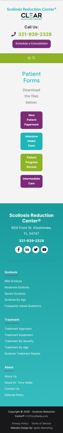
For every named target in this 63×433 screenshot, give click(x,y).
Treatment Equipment (19, 335)
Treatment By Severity (19, 341)
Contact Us (12, 388)
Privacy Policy (20, 423)
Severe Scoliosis (15, 293)
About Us (11, 376)
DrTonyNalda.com (37, 416)
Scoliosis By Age (15, 299)
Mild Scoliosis (13, 281)
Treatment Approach (18, 328)
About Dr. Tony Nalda (18, 382)
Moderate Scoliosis (17, 287)
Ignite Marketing (43, 427)
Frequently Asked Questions (23, 306)
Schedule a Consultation (31, 43)
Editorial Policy (14, 395)
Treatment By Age (16, 347)
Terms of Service (41, 423)
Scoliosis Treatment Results (22, 353)
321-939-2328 (35, 34)
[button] (33, 57)
